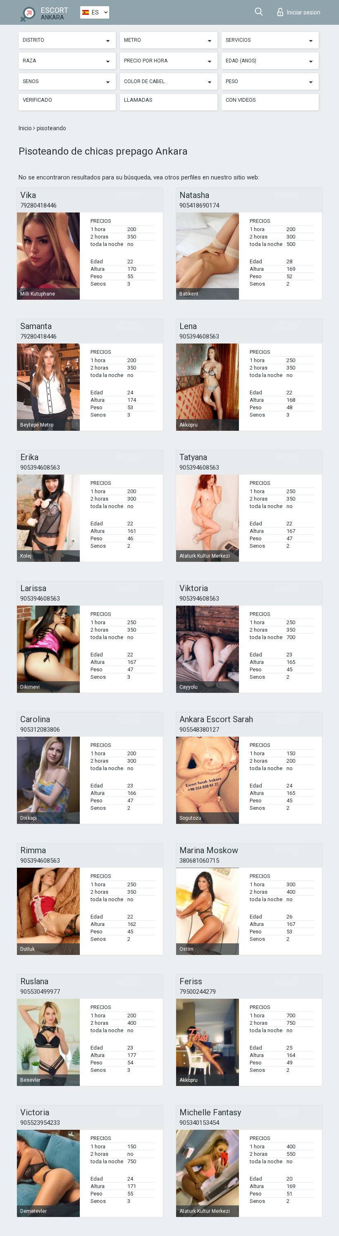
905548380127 (199, 729)
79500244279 (197, 991)
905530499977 (40, 991)
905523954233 (40, 1122)
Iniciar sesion (303, 12)
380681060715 (199, 860)
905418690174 (199, 205)
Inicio (26, 128)
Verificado (37, 100)
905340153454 (199, 1122)
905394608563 (199, 336)
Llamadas (138, 100)
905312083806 (40, 729)
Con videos (241, 100)
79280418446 (38, 205)
